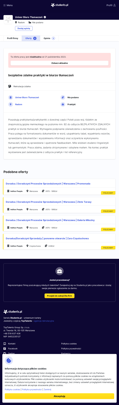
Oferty (30, 38)
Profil (109, 5)
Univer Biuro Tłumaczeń (27, 97)
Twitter (11, 353)
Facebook (13, 348)
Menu (10, 5)
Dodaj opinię (24, 28)
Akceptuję (59, 396)
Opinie (49, 38)
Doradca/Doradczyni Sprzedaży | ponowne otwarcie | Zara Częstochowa (47, 238)
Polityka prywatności (71, 348)
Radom (18, 104)
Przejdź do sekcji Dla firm (59, 296)
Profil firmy (12, 38)
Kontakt (11, 343)
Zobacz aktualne (59, 63)
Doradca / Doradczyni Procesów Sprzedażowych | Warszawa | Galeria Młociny (50, 220)
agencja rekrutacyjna (44, 321)
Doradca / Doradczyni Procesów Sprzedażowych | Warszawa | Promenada (48, 183)
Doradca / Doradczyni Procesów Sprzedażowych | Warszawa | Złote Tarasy (48, 201)
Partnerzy (66, 353)
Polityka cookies (69, 343)
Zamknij (47, 389)
